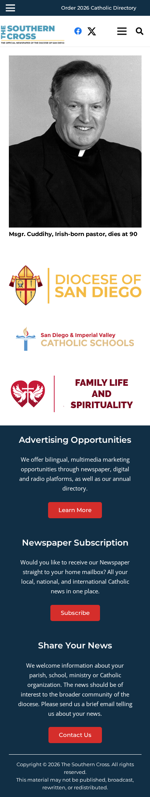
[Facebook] (78, 31)
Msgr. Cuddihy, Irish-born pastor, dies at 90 (73, 234)
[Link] (75, 285)
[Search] (139, 31)
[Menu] (122, 31)
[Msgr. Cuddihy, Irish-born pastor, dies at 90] (75, 141)
